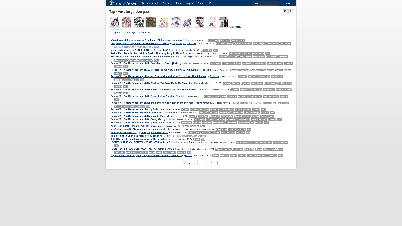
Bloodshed (214, 40)
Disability (224, 155)
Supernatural (120, 47)
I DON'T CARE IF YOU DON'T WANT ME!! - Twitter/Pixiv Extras (143, 142)
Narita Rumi (182, 53)
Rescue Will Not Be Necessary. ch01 (130, 122)
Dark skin (181, 136)
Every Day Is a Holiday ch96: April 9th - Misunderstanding (142, 56)
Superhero (282, 56)
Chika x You (221, 129)
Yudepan (145, 125)
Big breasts (237, 149)
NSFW (217, 132)
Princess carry (228, 132)
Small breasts (169, 152)
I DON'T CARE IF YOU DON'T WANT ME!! (132, 148)
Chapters (115, 32)
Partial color (260, 63)
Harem (247, 53)
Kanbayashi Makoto (160, 129)
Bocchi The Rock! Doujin (199, 53)
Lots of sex (119, 152)
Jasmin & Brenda (187, 142)
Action (215, 155)
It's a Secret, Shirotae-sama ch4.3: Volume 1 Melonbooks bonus (145, 40)
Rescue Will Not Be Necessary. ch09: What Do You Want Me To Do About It (150, 82)
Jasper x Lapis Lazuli (262, 142)
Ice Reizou (154, 138)
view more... (236, 26)
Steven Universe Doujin (208, 142)
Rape (159, 152)
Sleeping (255, 116)
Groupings (130, 32)
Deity (190, 136)
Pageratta (177, 43)
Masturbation (132, 152)
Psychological (259, 43)
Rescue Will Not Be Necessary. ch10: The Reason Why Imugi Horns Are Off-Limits (154, 69)
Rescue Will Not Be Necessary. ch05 (130, 109)
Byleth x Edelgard (196, 132)
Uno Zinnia (153, 135)
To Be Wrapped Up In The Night (127, 135)
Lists (178, 3)
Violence (288, 63)
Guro (250, 155)
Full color (239, 43)
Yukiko (185, 40)
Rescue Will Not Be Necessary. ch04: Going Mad (136, 119)
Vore (133, 106)
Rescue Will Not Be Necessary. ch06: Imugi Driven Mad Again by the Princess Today (156, 102)
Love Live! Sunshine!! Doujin (183, 129)
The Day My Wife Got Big (124, 132)
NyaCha (158, 49)
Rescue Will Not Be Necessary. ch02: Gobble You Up (139, 112)
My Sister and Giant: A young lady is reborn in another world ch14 (146, 155)
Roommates (273, 43)
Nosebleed (270, 103)
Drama (209, 132)
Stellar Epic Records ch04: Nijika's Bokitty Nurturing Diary (142, 53)
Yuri (242, 40)
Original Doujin (189, 43)
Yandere (118, 66)
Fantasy (242, 155)
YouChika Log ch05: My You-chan (129, 129)
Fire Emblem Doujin (159, 132)
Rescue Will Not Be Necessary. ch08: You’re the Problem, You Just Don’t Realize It (154, 89)
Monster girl (247, 63)
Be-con (188, 155)
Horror (257, 155)
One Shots (144, 32)
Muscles (143, 152)
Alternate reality (244, 142)
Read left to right (275, 63)
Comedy (220, 43)
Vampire (235, 40)
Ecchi (186, 126)
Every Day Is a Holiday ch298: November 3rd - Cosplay (140, 43)
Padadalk (186, 63)
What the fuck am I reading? (140, 47)
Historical (236, 63)
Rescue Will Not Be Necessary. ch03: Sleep (134, 115)
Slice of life (286, 43)
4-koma (226, 83)
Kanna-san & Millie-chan (124, 125)
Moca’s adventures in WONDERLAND (130, 49)
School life (225, 40)
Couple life (249, 149)
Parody (248, 43)
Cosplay (229, 43)
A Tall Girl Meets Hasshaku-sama (128, 138)
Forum (201, 3)
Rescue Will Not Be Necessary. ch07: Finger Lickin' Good (141, 96)
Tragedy (241, 129)
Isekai (264, 155)
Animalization (236, 53)
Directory (167, 3)
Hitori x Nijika (258, 53)
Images (189, 3)
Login (288, 3)
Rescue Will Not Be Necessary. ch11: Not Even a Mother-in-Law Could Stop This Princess (158, 76)
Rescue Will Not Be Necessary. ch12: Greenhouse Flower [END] (144, 63)
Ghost (196, 139)
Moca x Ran (206, 50)
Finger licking (220, 96)
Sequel (284, 142)
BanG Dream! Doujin (172, 50)
